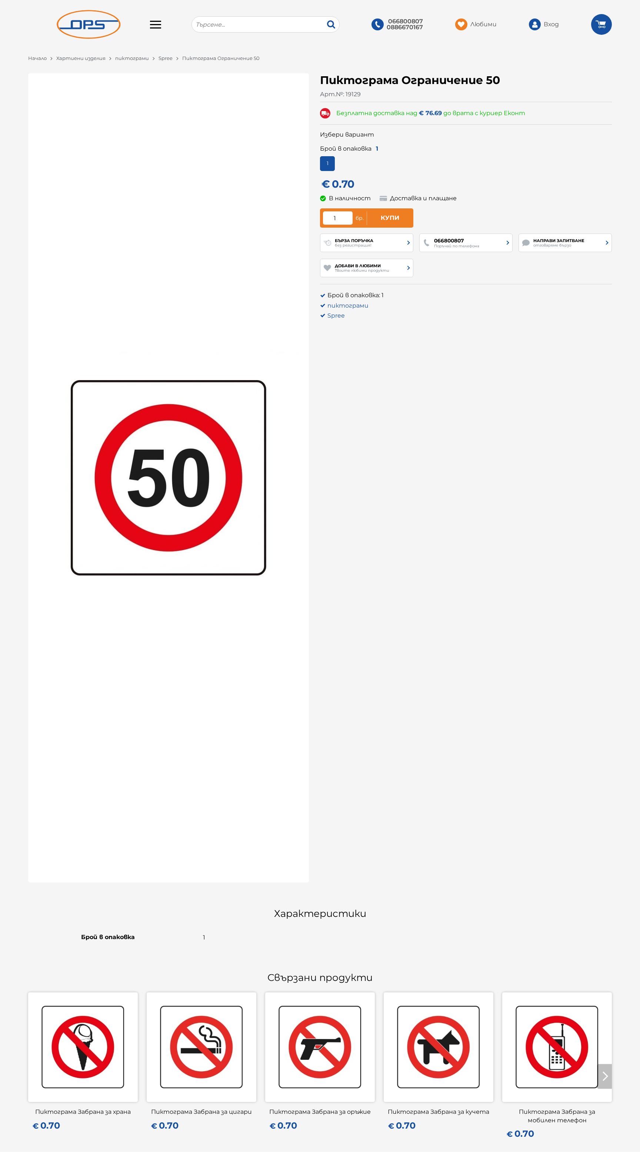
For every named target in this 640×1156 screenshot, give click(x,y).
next (604, 1076)
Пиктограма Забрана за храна (83, 1111)
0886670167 (405, 27)
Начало (37, 58)
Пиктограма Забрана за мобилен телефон (557, 1115)
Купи (390, 217)
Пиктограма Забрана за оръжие (320, 1111)
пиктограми (132, 58)
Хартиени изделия (81, 58)
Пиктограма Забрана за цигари (201, 1111)
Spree (166, 58)
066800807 (405, 21)
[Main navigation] (155, 24)
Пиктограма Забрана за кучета (438, 1111)
